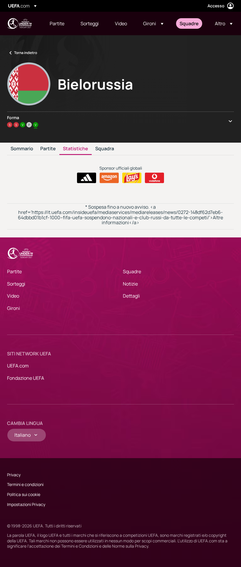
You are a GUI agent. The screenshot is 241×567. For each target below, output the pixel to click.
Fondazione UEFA (25, 378)
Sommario (22, 148)
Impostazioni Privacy (26, 504)
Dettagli (131, 296)
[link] (57, 23)
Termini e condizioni (25, 484)
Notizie (130, 284)
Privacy (14, 474)
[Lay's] (131, 178)
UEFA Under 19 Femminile (19, 23)
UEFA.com (18, 365)
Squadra (104, 148)
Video (13, 296)
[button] (153, 23)
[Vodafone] (154, 178)
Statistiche (75, 148)
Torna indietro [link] (25, 52)
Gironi (13, 308)
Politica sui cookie (23, 494)
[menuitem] (58, 23)
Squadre (132, 271)
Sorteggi (16, 284)
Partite (48, 148)
